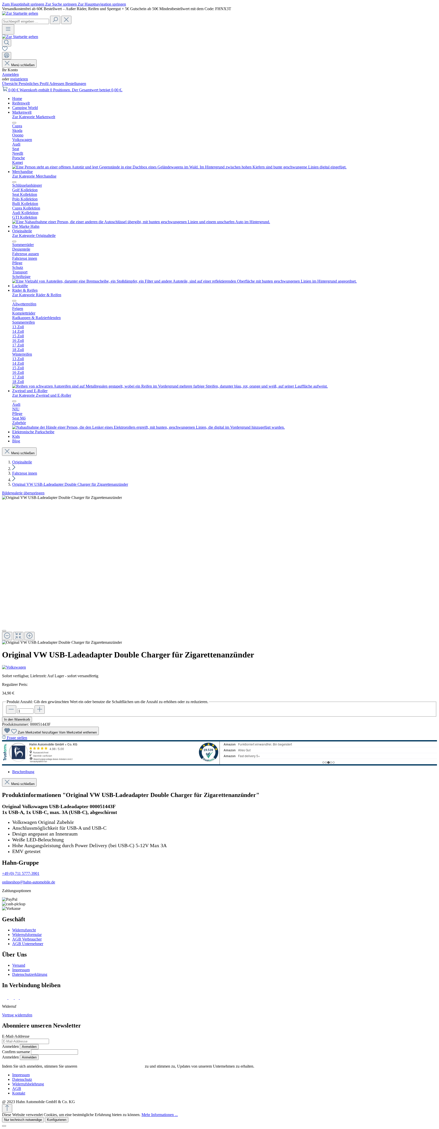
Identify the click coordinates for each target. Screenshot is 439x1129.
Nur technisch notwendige (23, 1120)
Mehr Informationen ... (160, 1115)
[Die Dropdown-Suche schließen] (66, 20)
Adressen (57, 83)
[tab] (23, 772)
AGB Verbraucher (27, 939)
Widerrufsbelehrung (28, 1084)
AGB (16, 1088)
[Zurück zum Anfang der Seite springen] (7, 1108)
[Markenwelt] (179, 167)
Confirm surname (16, 1052)
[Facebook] (5, 998)
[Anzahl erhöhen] (40, 709)
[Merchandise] (141, 222)
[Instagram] (11, 998)
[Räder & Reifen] (170, 386)
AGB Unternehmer (27, 944)
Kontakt (18, 1093)
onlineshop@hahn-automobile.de (28, 882)
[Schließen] (4, 631)
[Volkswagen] (219, 667)
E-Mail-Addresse (15, 1036)
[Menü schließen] (14, 123)
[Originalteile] (184, 281)
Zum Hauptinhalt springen (23, 4)
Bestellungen (75, 83)
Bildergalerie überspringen (23, 493)
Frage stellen (17, 738)
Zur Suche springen (61, 4)
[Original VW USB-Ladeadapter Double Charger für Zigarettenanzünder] (62, 497)
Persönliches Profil (34, 83)
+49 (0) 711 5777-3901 (20, 873)
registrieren (19, 79)
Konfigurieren (56, 1120)
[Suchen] (55, 20)
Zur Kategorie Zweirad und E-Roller (41, 395)
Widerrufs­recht (24, 930)
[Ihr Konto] (6, 55)
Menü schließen (23, 65)
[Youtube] (23, 998)
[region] (219, 570)
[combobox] (25, 21)
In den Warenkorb (17, 719)
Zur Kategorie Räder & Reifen (36, 295)
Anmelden (10, 74)
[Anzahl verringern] (11, 709)
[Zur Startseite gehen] (20, 13)
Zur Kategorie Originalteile (34, 235)
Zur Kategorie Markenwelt (33, 117)
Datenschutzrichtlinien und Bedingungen (111, 1066)
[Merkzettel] (5, 49)
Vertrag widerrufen (17, 1015)
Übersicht (10, 83)
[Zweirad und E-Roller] (148, 427)
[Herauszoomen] (7, 636)
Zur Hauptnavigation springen (102, 4)
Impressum (21, 970)
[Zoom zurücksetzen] (18, 636)
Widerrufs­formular (27, 934)
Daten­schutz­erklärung (29, 974)
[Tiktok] (17, 998)
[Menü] (8, 29)
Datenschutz (22, 1079)
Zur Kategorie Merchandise (34, 176)
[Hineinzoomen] (29, 636)
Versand (18, 965)
